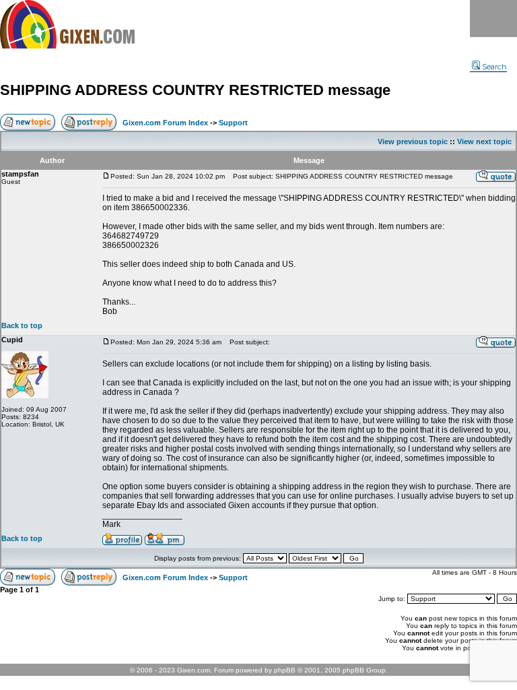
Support (233, 123)
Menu (493, 18)
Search (494, 66)
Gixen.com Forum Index (165, 123)
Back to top (21, 325)
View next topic (484, 141)
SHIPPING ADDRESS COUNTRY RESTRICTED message (195, 90)
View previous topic (413, 141)
